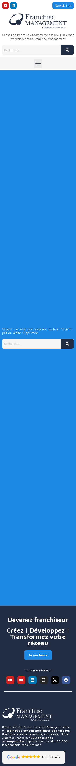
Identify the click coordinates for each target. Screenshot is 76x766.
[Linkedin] (13, 5)
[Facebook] (66, 680)
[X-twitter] (55, 680)
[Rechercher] (67, 50)
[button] (38, 63)
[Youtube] (5, 5)
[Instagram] (44, 680)
